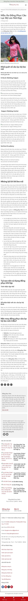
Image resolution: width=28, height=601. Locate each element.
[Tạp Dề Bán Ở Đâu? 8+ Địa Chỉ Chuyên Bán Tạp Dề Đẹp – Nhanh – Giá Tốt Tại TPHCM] (7, 457)
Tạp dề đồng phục (6, 579)
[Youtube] (7, 434)
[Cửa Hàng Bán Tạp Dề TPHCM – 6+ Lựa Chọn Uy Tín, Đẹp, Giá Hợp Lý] (7, 447)
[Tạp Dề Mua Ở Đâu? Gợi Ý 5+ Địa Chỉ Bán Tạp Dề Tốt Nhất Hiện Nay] (7, 476)
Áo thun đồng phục (6, 576)
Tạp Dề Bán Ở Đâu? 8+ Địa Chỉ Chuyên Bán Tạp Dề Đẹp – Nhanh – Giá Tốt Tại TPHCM (19, 457)
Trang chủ (3, 9)
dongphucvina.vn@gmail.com (12, 530)
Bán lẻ (16, 509)
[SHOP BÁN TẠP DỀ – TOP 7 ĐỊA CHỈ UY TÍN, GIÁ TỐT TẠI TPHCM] (7, 467)
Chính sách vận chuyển (7, 552)
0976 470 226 (10, 527)
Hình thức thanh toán (7, 549)
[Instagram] (8, 587)
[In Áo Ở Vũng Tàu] (6, 485)
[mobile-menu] (25, 5)
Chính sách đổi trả (6, 555)
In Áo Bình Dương (17, 481)
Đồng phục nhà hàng (7, 569)
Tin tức (7, 9)
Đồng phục (6, 509)
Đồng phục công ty (6, 566)
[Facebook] (4, 434)
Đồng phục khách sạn (7, 572)
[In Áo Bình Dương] (6, 482)
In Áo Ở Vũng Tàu (17, 484)
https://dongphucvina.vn (12, 533)
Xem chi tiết (5, 410)
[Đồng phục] (4, 506)
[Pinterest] (11, 587)
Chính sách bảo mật (6, 559)
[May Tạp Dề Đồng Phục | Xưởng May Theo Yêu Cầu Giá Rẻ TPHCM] (7, 491)
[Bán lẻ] (16, 506)
